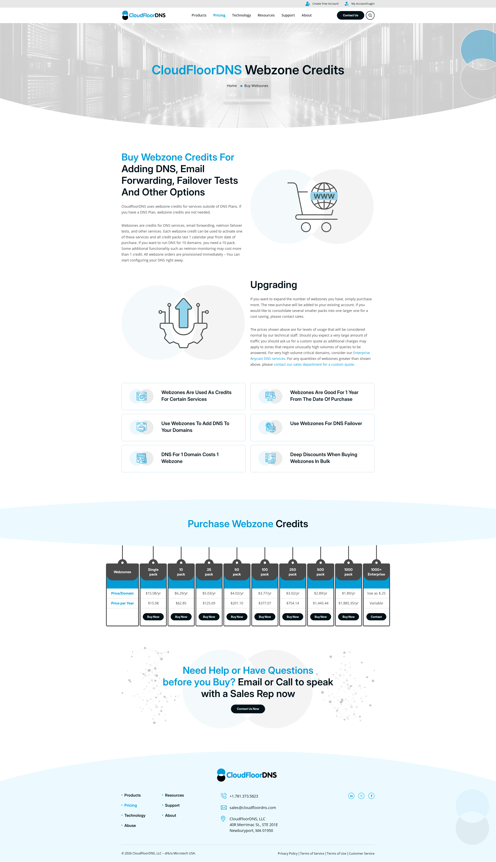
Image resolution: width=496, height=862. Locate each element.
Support (288, 15)
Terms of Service (312, 853)
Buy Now (153, 617)
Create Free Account (325, 3)
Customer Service (362, 853)
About (307, 15)
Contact (376, 617)
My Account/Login (363, 3)
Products (199, 15)
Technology (241, 15)
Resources (266, 15)
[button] (370, 15)
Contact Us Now (248, 709)
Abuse (130, 825)
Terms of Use (336, 853)
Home (232, 85)
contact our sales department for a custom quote (314, 364)
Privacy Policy (288, 853)
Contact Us (350, 15)
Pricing (219, 15)
